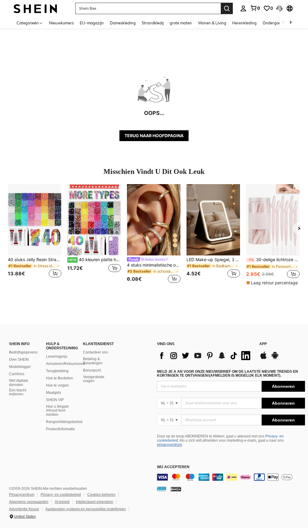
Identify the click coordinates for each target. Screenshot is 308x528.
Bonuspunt (92, 370)
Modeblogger (20, 367)
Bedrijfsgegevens (23, 352)
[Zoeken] (227, 8)
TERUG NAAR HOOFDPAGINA (154, 135)
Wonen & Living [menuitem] (212, 22)
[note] (273, 283)
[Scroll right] (290, 23)
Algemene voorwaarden (28, 502)
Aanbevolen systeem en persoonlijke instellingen (85, 509)
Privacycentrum (21, 494)
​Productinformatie (60, 429)
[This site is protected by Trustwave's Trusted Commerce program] (161, 489)
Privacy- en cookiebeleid (61, 494)
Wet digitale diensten (18, 382)
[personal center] (243, 8)
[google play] (275, 358)
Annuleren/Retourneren (65, 364)
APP (263, 344)
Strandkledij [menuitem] (153, 22)
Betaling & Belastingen (93, 361)
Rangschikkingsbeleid (64, 422)
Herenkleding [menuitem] (244, 22)
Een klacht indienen (17, 392)
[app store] (263, 358)
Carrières (16, 374)
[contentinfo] (231, 477)
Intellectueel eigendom (94, 502)
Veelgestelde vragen (93, 379)
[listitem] (34, 234)
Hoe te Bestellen (59, 378)
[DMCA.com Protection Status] (176, 489)
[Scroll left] (283, 23)
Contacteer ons (95, 352)
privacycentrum (169, 445)
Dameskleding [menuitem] (123, 22)
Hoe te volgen (57, 385)
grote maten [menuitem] (181, 22)
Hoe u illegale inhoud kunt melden (57, 410)
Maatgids (53, 393)
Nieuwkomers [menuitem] (61, 22)
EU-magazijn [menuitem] (92, 22)
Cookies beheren (101, 494)
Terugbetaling (57, 371)
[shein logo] (35, 8)
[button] (279, 8)
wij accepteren (173, 467)
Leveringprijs (56, 356)
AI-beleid (62, 502)
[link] (255, 8)
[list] (205, 355)
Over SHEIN (19, 359)
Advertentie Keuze (24, 509)
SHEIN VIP (55, 400)
